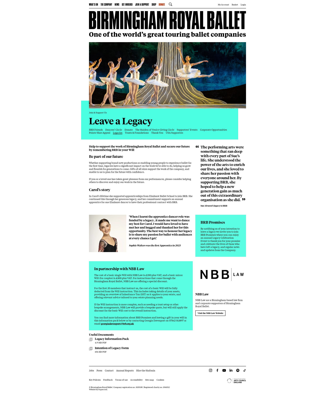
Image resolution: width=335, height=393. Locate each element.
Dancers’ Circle (113, 129)
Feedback (108, 379)
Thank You (157, 132)
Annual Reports (125, 370)
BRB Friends (96, 129)
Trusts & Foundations (137, 132)
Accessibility (136, 379)
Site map (149, 379)
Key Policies (95, 379)
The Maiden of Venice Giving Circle (154, 129)
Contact (109, 370)
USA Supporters (174, 132)
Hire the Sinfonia (145, 370)
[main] (167, 187)
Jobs (91, 370)
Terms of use (121, 379)
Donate (162, 4)
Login (243, 4)
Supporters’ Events (187, 129)
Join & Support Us (98, 112)
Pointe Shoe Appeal (99, 132)
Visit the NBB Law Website (210, 313)
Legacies (117, 132)
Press (99, 370)
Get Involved (127, 4)
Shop (154, 4)
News (117, 4)
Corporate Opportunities (213, 129)
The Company (106, 4)
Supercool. (103, 389)
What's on (93, 4)
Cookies (160, 379)
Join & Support (142, 4)
